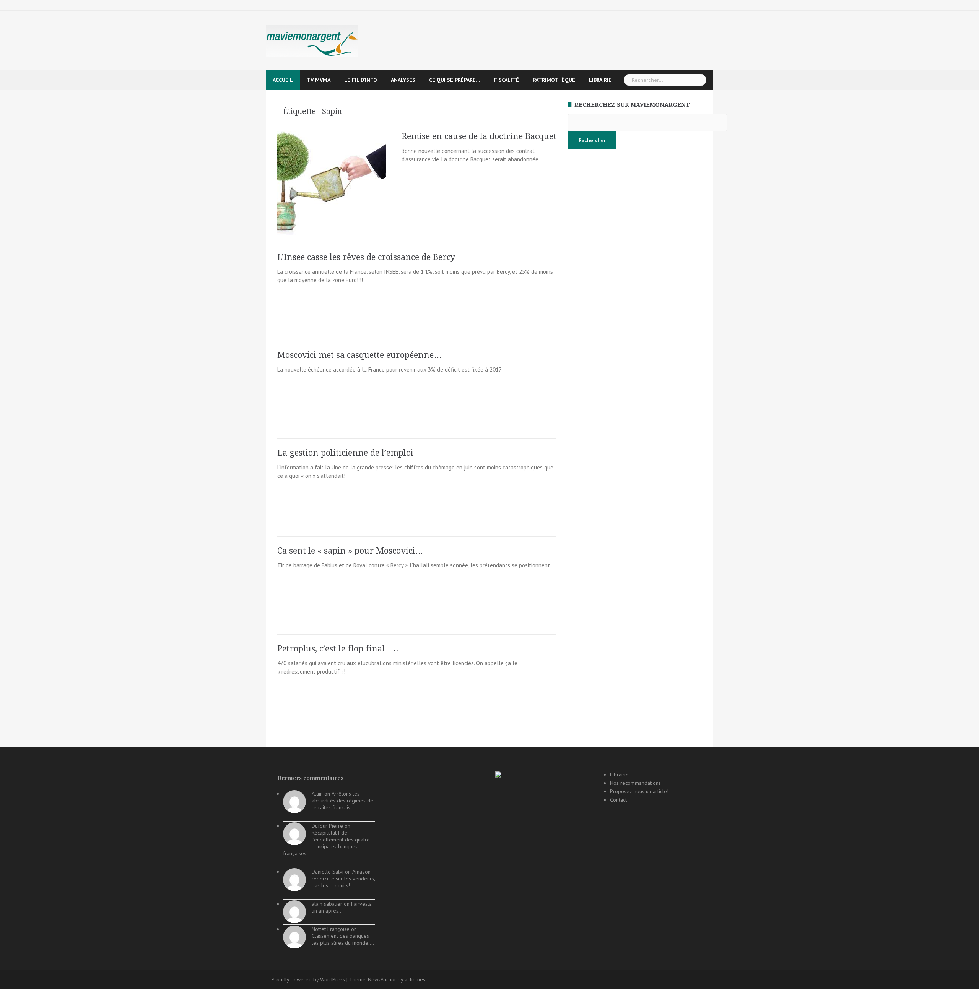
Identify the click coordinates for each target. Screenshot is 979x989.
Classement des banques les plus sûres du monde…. (343, 939)
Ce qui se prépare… (454, 79)
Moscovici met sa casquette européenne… (359, 355)
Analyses (403, 79)
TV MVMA (318, 79)
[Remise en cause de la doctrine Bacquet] (331, 182)
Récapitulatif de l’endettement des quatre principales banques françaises (326, 843)
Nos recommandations (635, 783)
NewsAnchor (382, 979)
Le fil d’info (360, 79)
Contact (618, 799)
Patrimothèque (554, 79)
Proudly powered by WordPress (308, 979)
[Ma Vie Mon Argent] (312, 40)
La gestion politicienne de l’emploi (345, 453)
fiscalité (506, 79)
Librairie (600, 79)
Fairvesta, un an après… (342, 907)
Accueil (283, 79)
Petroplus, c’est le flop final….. (337, 648)
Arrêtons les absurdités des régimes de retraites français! (342, 800)
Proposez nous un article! (639, 791)
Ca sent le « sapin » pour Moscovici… (350, 550)
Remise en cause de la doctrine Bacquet (479, 136)
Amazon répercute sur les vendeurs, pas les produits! (343, 878)
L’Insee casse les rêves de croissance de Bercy (366, 257)
